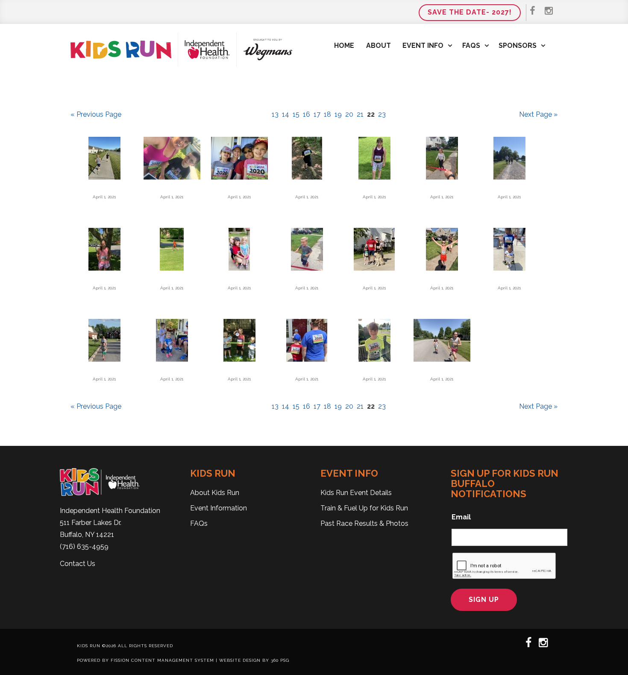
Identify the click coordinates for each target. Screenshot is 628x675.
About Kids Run (214, 493)
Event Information (218, 508)
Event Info (422, 45)
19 (338, 114)
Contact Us (77, 564)
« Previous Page (95, 114)
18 (327, 114)
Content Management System (172, 660)
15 (296, 114)
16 (306, 114)
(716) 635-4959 (84, 546)
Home (344, 45)
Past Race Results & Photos (364, 523)
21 (360, 114)
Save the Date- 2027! (470, 12)
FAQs (471, 45)
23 (382, 114)
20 (349, 114)
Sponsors (518, 45)
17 (317, 114)
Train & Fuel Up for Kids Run (364, 508)
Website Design (240, 660)
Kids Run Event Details (356, 493)
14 (285, 114)
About (378, 45)
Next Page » (538, 114)
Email (461, 517)
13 (275, 114)
